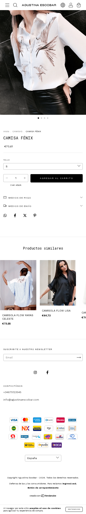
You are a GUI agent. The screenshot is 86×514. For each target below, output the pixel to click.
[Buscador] (15, 5)
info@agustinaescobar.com (21, 399)
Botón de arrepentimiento (43, 488)
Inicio (6, 131)
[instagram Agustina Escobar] (35, 372)
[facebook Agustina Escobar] (47, 372)
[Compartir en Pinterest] (35, 215)
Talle (6, 160)
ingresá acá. (69, 483)
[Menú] (7, 5)
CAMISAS (17, 131)
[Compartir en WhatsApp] (5, 215)
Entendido (74, 509)
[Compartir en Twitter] (25, 215)
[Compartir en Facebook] (15, 215)
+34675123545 (12, 392)
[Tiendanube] (43, 496)
